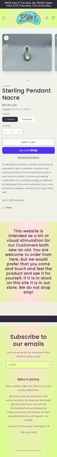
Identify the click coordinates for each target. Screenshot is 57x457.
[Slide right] (35, 80)
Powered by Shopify (34, 450)
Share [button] (9, 207)
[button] (3, 18)
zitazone (24, 450)
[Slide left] (22, 80)
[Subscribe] (48, 364)
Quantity (6, 125)
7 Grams (10, 119)
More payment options (28, 157)
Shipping (6, 109)
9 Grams (27, 119)
